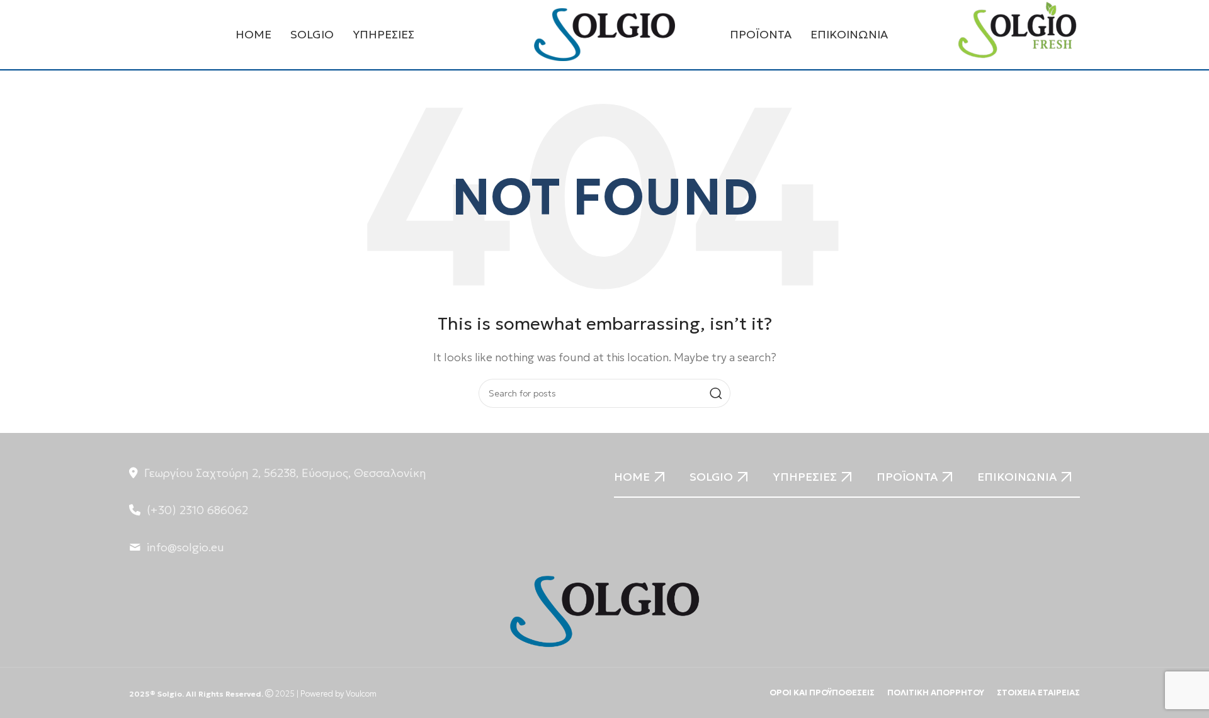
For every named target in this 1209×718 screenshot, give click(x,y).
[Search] (715, 393)
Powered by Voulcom (338, 694)
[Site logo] (605, 33)
